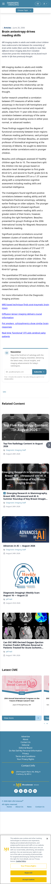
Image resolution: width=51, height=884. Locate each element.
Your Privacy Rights (25, 759)
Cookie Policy (21, 861)
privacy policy (8, 379)
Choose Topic (23, 10)
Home (9, 807)
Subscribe (38, 372)
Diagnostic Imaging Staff (16, 450)
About (25, 739)
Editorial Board (25, 748)
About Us (19, 807)
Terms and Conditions (25, 756)
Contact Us (25, 742)
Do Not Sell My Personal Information (25, 750)
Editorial (25, 745)
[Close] (47, 838)
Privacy (25, 753)
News (29, 807)
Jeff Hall (9, 599)
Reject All (28, 873)
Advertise (25, 736)
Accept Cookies (28, 879)
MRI (4, 392)
